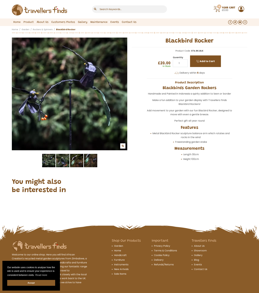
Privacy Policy (162, 246)
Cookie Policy (162, 255)
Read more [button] (41, 275)
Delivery (159, 260)
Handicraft (120, 255)
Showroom (200, 250)
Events (114, 22)
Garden (25, 29)
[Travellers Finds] (39, 10)
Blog (196, 260)
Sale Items (120, 274)
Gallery (82, 22)
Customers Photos (63, 22)
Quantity (178, 57)
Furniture (119, 260)
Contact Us (129, 22)
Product (29, 22)
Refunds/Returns (164, 264)
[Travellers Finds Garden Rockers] (69, 94)
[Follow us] (230, 22)
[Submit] (95, 9)
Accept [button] (31, 283)
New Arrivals (121, 269)
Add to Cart (207, 61)
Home (17, 22)
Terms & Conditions (165, 250)
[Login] (241, 9)
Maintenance (98, 22)
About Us (42, 22)
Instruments (121, 264)
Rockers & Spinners (43, 29)
